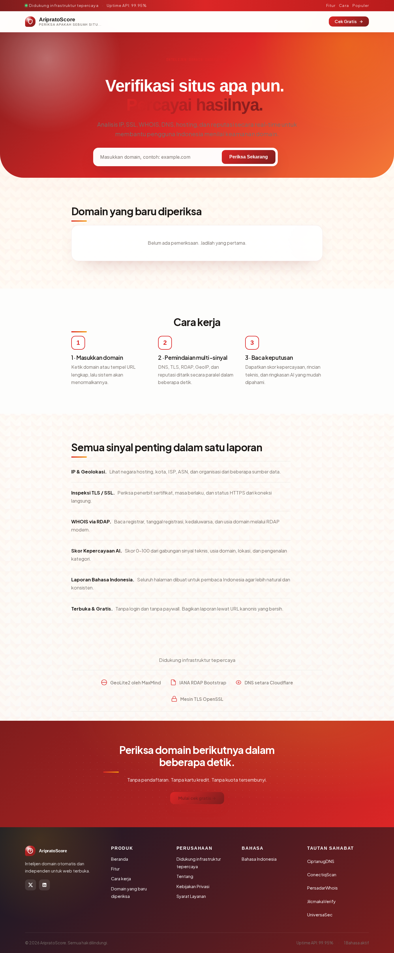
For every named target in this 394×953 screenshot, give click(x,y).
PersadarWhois (322, 887)
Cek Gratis (346, 21)
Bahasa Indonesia (259, 859)
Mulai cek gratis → (197, 798)
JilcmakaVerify (321, 901)
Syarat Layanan (191, 896)
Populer (360, 5)
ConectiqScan (321, 874)
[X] (30, 884)
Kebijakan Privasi (193, 886)
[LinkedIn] (44, 884)
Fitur (330, 5)
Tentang (185, 876)
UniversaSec (320, 914)
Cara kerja (121, 878)
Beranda (119, 859)
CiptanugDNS (320, 861)
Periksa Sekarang (248, 156)
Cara (344, 5)
